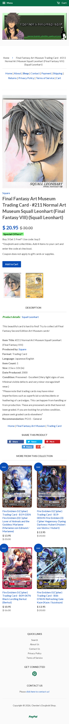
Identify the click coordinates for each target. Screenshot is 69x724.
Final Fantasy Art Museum (30, 425)
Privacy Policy (26, 77)
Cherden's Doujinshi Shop (43, 705)
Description (33, 307)
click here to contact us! (38, 691)
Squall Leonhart (30, 316)
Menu (9, 2)
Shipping (57, 73)
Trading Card (54, 425)
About (17, 73)
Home (6, 57)
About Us (34, 644)
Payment (46, 73)
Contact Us (34, 649)
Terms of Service (45, 77)
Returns (12, 77)
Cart (64, 2)
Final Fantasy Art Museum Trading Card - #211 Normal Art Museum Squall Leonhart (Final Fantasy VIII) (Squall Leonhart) (35, 61)
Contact (35, 73)
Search (34, 640)
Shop (26, 73)
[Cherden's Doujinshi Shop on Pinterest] (34, 674)
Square (6, 193)
